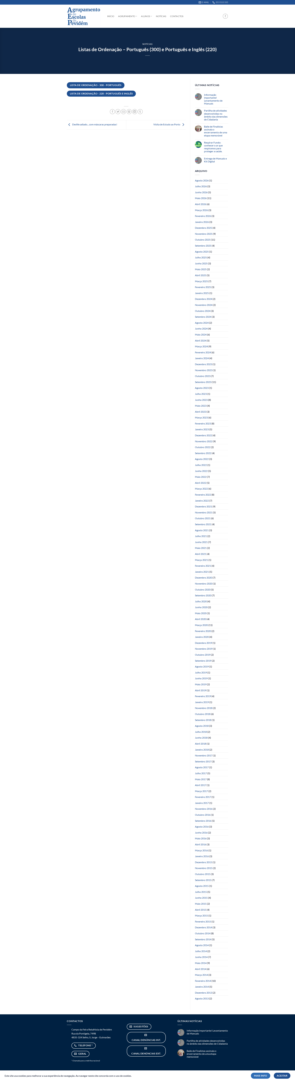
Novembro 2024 (203, 304)
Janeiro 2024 (202, 358)
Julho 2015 (201, 891)
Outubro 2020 (202, 589)
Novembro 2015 (203, 868)
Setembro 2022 (203, 453)
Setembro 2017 (203, 761)
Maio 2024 (200, 334)
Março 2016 (201, 850)
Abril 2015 (200, 909)
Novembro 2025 (203, 233)
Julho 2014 (201, 951)
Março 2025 (201, 281)
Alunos (145, 16)
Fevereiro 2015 (203, 921)
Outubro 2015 (202, 874)
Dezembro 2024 (203, 298)
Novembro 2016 (203, 808)
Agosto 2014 (202, 945)
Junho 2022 (201, 470)
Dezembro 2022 (203, 435)
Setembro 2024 (203, 316)
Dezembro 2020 (203, 577)
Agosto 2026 (202, 180)
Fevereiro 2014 (203, 980)
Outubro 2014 (202, 933)
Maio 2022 (200, 476)
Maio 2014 (200, 962)
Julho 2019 (201, 672)
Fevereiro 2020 (203, 631)
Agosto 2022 (202, 458)
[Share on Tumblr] (140, 111)
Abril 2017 (200, 785)
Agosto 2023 (202, 387)
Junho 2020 (201, 607)
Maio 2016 (200, 838)
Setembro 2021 (203, 524)
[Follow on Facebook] (225, 16)
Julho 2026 (201, 186)
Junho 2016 (201, 832)
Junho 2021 (201, 542)
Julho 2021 (201, 536)
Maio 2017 (200, 779)
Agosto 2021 (202, 530)
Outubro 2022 (202, 447)
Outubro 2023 (202, 376)
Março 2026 (201, 210)
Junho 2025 (201, 263)
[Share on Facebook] (112, 111)
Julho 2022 (201, 464)
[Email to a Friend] (123, 111)
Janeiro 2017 (202, 802)
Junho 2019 (201, 678)
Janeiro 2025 (202, 293)
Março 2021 (201, 559)
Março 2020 (201, 625)
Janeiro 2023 (202, 429)
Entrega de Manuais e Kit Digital (215, 160)
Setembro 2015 (203, 880)
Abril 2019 (200, 690)
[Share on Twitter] (117, 111)
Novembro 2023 (203, 370)
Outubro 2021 (202, 518)
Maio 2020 (200, 613)
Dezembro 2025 (203, 227)
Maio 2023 (200, 405)
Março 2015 (201, 915)
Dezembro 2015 (203, 862)
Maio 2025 (200, 269)
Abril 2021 (200, 553)
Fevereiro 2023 (203, 423)
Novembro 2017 (203, 755)
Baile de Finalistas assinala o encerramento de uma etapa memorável (215, 131)
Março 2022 (201, 488)
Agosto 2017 (202, 767)
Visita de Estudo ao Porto (167, 124)
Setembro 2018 (203, 719)
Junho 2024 (201, 328)
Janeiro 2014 (202, 986)
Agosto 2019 (202, 666)
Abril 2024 (200, 340)
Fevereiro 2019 (203, 696)
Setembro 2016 (203, 820)
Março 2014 (201, 974)
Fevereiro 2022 (203, 494)
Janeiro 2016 (202, 856)
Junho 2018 (201, 737)
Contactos (176, 16)
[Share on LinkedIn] (134, 111)
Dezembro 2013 (203, 992)
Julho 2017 (201, 773)
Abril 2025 (200, 275)
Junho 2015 (201, 897)
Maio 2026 (200, 198)
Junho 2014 (201, 956)
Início (110, 16)
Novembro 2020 (203, 583)
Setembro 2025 (203, 245)
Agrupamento (126, 16)
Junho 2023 (201, 399)
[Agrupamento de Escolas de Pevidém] (84, 16)
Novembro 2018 (203, 707)
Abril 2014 (200, 968)
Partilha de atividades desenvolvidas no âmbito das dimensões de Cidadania (216, 115)
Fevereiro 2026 (203, 215)
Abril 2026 (200, 204)
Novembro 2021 (203, 512)
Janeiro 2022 (202, 500)
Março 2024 (201, 346)
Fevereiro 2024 (203, 352)
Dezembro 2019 (203, 642)
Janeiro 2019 (202, 702)
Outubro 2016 (202, 814)
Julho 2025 (201, 257)
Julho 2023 (201, 393)
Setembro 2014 (203, 939)
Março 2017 (201, 791)
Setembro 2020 (203, 595)
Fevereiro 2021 (203, 565)
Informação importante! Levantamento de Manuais (213, 99)
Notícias (161, 16)
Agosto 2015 (202, 885)
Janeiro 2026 (202, 221)
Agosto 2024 (202, 322)
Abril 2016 (200, 844)
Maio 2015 (200, 903)
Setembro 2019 (203, 660)
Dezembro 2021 (203, 506)
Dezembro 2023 (203, 364)
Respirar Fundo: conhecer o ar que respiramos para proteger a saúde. (213, 147)
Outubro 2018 (202, 713)
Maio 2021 (200, 547)
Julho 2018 (201, 731)
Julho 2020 (201, 601)
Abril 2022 (200, 482)
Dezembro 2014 (203, 927)
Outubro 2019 (202, 654)
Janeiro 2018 (202, 749)
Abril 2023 (200, 411)
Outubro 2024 (202, 310)
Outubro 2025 (202, 239)
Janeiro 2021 (202, 571)
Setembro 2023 (203, 382)
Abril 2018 (200, 743)
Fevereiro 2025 (203, 287)
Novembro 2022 (203, 441)
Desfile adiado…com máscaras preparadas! (94, 124)
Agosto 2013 (202, 998)
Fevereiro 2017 (203, 796)
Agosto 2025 (202, 251)
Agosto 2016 (202, 826)
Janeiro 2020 (202, 636)
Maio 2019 (200, 684)
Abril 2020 (200, 619)
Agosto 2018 (202, 725)
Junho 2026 (201, 192)
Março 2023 (201, 417)
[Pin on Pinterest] (129, 111)
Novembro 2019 (203, 648)
